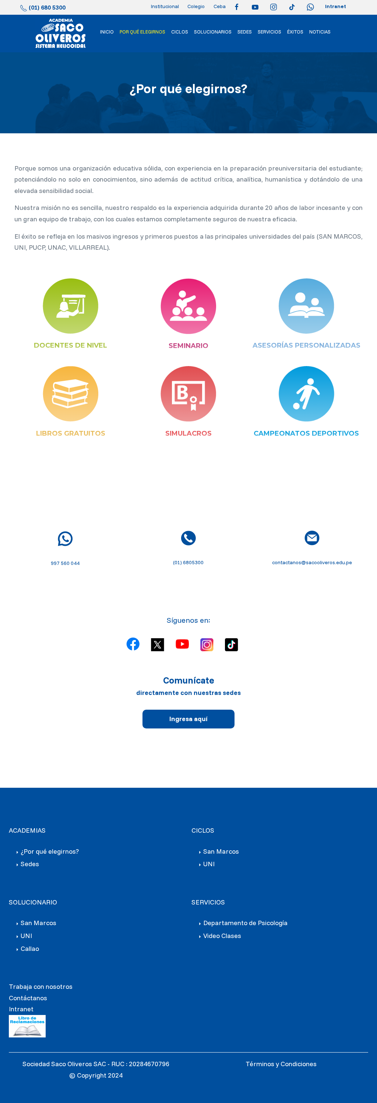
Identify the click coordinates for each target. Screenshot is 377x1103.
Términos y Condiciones (281, 1064)
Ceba (220, 6)
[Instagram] (275, 6)
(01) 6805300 (188, 562)
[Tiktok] (293, 6)
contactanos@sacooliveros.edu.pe (312, 562)
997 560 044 (65, 563)
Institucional (165, 6)
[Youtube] (257, 6)
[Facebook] (238, 6)
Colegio (196, 6)
